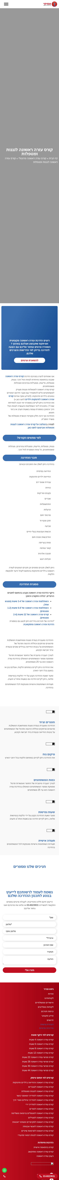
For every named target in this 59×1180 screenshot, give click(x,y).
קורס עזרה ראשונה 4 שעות (41, 1039)
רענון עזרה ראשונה (45, 1155)
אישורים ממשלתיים (44, 1002)
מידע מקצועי (48, 1015)
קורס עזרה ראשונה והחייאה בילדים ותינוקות (33, 1082)
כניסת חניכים (47, 1011)
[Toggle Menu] (6, 4)
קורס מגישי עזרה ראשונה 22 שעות (38, 1057)
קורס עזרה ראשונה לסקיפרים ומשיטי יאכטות (33, 1121)
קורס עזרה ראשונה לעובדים (41, 1086)
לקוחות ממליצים (46, 1006)
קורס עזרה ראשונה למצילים (41, 1117)
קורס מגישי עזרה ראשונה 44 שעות (38, 1070)
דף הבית (53, 158)
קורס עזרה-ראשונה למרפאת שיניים (37, 1130)
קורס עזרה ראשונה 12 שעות (41, 1052)
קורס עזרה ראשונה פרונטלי (32, 158)
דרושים (50, 1020)
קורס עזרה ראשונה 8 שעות (41, 1048)
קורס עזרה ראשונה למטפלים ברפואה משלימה (32, 1113)
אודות (51, 993)
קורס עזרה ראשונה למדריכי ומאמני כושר (35, 1095)
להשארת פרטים (29, 360)
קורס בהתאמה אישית (44, 1147)
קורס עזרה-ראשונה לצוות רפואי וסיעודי (36, 1135)
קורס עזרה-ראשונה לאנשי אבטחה (38, 1126)
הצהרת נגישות (47, 1024)
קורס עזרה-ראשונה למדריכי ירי (40, 1104)
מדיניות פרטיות (46, 1028)
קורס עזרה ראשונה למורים (41, 1108)
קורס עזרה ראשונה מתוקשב (41, 1151)
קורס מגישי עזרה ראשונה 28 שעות (38, 1061)
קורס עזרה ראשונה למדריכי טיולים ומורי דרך (33, 1099)
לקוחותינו (49, 998)
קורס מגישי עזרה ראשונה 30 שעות (38, 1065)
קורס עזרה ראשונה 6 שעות (41, 1043)
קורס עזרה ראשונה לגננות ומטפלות (37, 1091)
